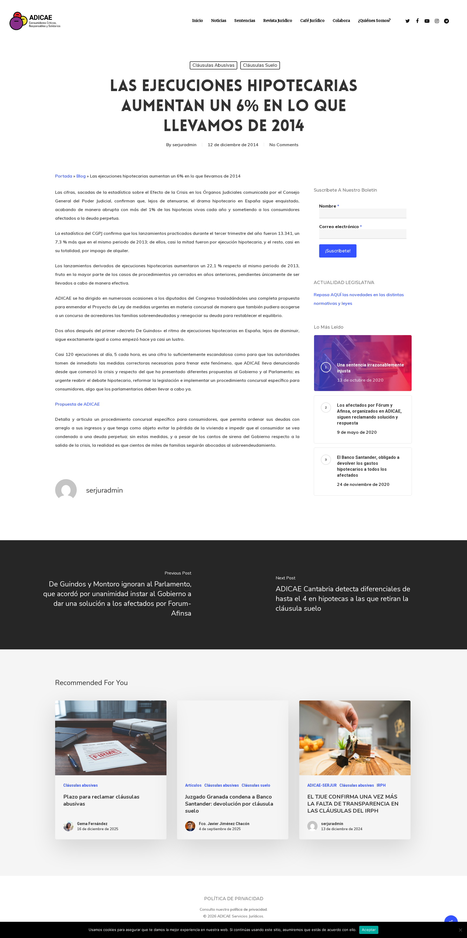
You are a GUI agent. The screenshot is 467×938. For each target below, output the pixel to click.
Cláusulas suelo (260, 65)
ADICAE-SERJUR (322, 785)
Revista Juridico (277, 20)
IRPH (381, 785)
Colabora (341, 20)
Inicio (197, 20)
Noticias (218, 20)
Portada (63, 176)
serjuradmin (184, 144)
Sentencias (244, 20)
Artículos (193, 785)
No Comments (283, 144)
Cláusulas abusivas (213, 65)
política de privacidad (248, 909)
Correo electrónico (340, 226)
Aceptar (369, 929)
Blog (81, 176)
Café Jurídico (312, 20)
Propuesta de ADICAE (77, 404)
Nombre (329, 206)
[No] (460, 930)
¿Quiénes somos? (374, 20)
